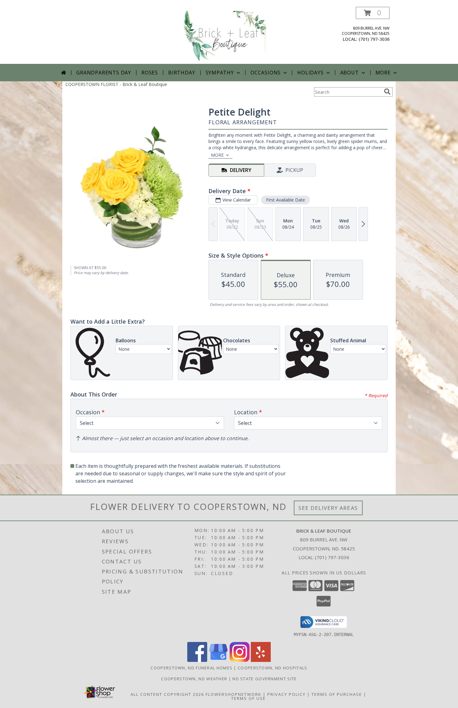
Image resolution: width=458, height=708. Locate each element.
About (349, 72)
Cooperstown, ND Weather (194, 679)
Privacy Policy (286, 694)
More (383, 72)
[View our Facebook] (197, 660)
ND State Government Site (264, 679)
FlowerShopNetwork (233, 694)
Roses (149, 72)
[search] (387, 91)
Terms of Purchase (337, 694)
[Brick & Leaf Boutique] (229, 35)
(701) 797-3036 (374, 39)
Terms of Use (248, 698)
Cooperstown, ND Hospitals (273, 668)
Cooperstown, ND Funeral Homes (191, 668)
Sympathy (220, 72)
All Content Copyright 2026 (167, 694)
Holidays (310, 72)
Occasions (265, 72)
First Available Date (285, 200)
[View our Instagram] (240, 660)
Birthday (181, 72)
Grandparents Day (103, 72)
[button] (372, 13)
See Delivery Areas (328, 507)
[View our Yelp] (261, 660)
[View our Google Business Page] (218, 660)
